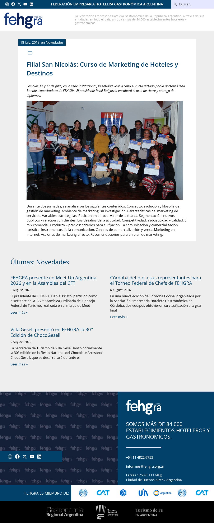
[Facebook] (13, 4)
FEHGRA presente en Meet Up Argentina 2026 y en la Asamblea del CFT (53, 280)
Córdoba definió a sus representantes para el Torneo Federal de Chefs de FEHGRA (155, 280)
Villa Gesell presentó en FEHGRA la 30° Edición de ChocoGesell (51, 332)
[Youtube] (25, 4)
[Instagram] (7, 4)
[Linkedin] (31, 4)
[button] (30, 53)
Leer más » (19, 312)
